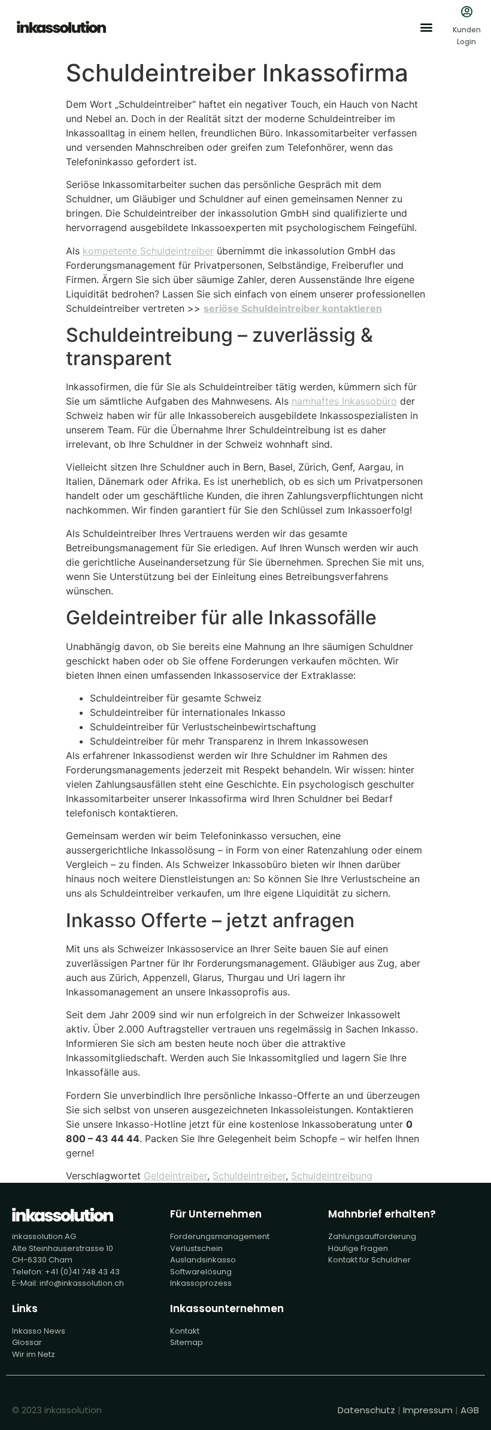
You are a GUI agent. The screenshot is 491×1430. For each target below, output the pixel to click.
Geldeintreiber (175, 1176)
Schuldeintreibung (331, 1176)
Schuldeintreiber (249, 1176)
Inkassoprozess (201, 1283)
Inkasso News (38, 1331)
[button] (426, 27)
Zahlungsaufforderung (372, 1236)
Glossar (27, 1342)
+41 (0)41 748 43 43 (82, 1271)
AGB (469, 1410)
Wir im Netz (33, 1354)
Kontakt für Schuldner (369, 1259)
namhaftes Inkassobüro (344, 401)
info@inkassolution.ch (82, 1283)
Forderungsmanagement (219, 1236)
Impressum (428, 1410)
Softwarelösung (201, 1271)
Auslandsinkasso (203, 1259)
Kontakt (184, 1331)
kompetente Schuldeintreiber (148, 251)
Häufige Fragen (358, 1248)
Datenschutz (366, 1410)
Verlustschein (196, 1248)
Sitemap (186, 1342)
